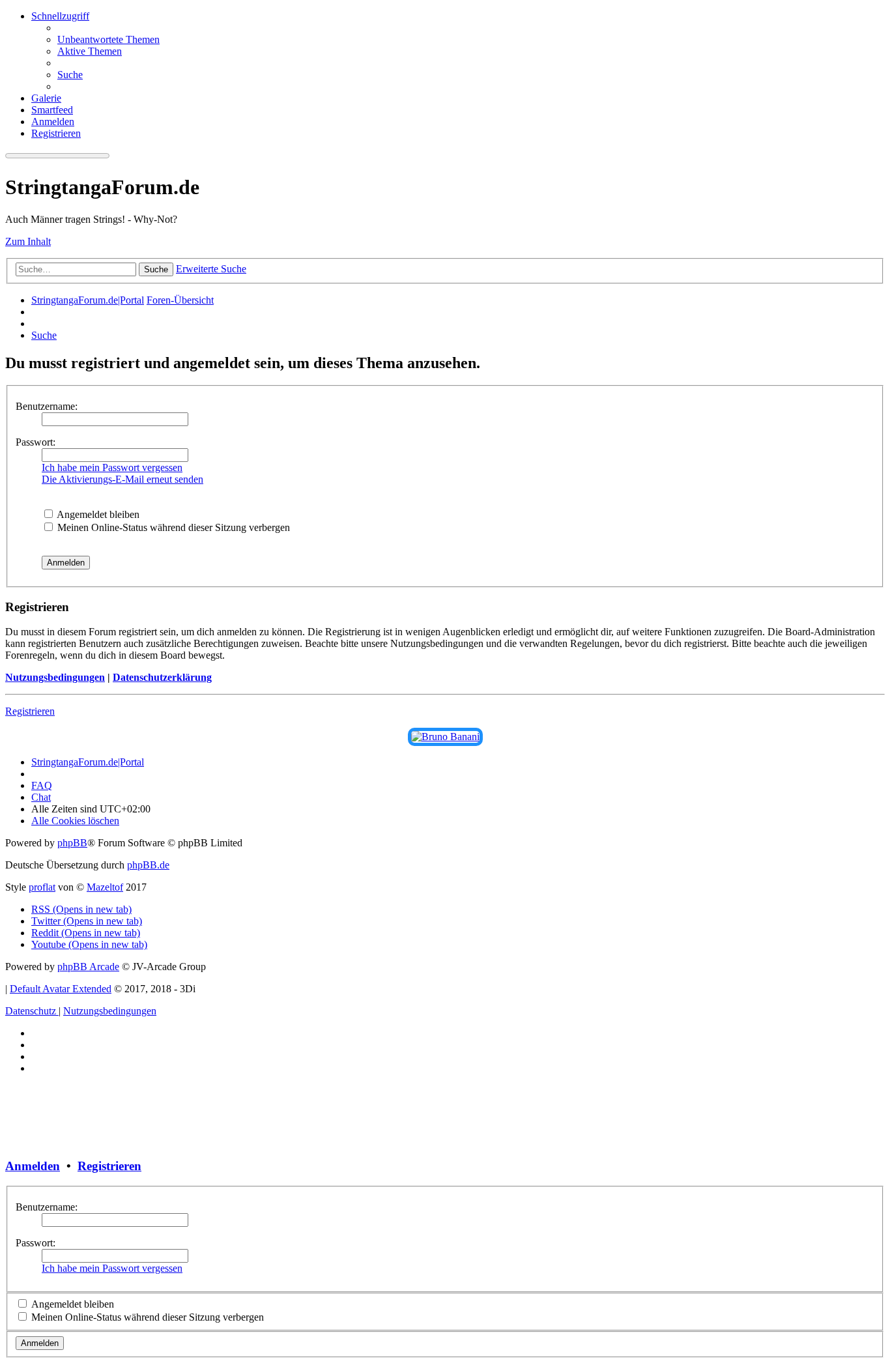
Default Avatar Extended (60, 988)
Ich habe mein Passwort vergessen (112, 467)
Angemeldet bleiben (97, 514)
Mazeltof (105, 887)
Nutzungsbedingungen (55, 677)
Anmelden (32, 1166)
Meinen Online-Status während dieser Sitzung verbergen (172, 527)
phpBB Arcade (88, 966)
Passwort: (35, 442)
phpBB (72, 842)
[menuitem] (108, 39)
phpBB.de (148, 864)
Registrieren (30, 711)
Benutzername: (47, 406)
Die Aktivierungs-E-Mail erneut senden (122, 479)
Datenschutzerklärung (162, 677)
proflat (42, 887)
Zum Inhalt (28, 241)
